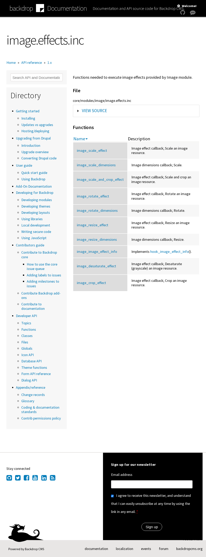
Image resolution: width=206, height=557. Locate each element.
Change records (33, 394)
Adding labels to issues (44, 275)
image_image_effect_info (97, 251)
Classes (27, 335)
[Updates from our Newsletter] (193, 20)
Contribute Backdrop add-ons (41, 295)
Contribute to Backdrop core (39, 254)
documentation (96, 548)
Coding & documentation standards (40, 409)
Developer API (26, 315)
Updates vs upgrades (37, 124)
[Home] (40, 8)
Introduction (30, 145)
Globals (26, 348)
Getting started (27, 111)
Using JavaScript (33, 238)
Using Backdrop (33, 179)
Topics (26, 323)
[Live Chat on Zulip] (193, 13)
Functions (28, 329)
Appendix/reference (30, 387)
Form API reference (36, 373)
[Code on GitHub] (182, 13)
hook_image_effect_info (169, 251)
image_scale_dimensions (96, 165)
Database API (31, 361)
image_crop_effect (91, 282)
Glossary (27, 401)
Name (79, 139)
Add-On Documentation (34, 186)
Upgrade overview (35, 152)
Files (24, 342)
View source (94, 110)
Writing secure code (36, 231)
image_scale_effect (92, 150)
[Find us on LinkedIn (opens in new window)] (45, 479)
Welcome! (189, 6)
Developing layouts (35, 212)
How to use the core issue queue (42, 266)
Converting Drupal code (39, 158)
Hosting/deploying (35, 131)
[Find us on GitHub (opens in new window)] (10, 479)
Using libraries (32, 219)
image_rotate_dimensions (97, 210)
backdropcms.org (189, 548)
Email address (121, 474)
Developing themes (35, 206)
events (146, 548)
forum (163, 548)
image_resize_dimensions (97, 239)
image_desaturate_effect (96, 266)
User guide (24, 165)
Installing (28, 118)
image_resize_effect (92, 225)
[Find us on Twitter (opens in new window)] (19, 479)
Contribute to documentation (33, 306)
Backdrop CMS (34, 549)
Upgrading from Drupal (33, 138)
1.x (49, 62)
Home (11, 62)
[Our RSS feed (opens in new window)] (54, 479)
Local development (35, 225)
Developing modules (36, 199)
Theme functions (34, 367)
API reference (31, 62)
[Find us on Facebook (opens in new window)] (28, 479)
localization (124, 548)
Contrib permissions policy (41, 418)
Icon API (27, 354)
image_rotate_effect (93, 196)
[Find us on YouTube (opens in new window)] (36, 479)
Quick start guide (34, 172)
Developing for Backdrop (34, 192)
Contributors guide (30, 245)
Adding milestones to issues (43, 283)
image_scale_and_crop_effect (100, 179)
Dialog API (29, 380)
